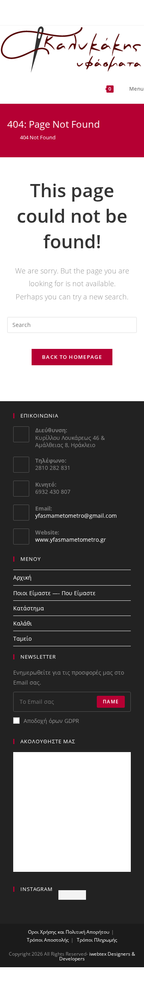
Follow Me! (72, 894)
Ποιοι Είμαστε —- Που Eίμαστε (54, 593)
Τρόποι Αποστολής (48, 939)
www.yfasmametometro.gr (70, 539)
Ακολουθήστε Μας (47, 741)
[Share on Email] (120, 981)
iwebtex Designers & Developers (97, 956)
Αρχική (22, 577)
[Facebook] (68, 11)
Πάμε (111, 701)
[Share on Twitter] (72, 981)
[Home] (9, 137)
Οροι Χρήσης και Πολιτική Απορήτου (68, 932)
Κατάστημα (28, 608)
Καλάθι (22, 623)
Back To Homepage (72, 356)
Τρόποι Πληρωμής (97, 939)
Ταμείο (22, 638)
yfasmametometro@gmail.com (76, 515)
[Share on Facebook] (24, 981)
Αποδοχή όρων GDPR (51, 721)
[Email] (76, 11)
